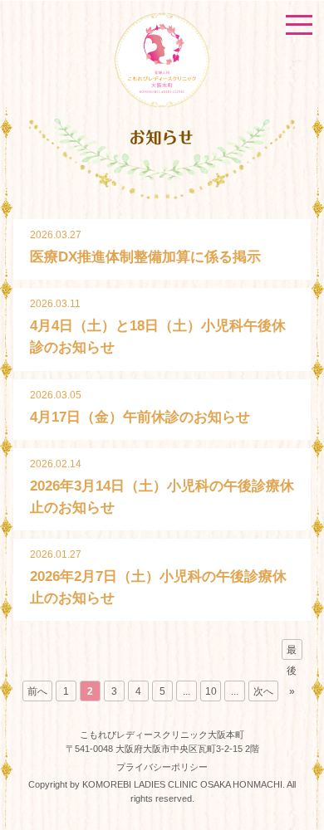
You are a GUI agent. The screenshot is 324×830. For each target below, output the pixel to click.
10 (211, 691)
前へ (37, 691)
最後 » (292, 652)
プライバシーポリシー (162, 767)
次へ (263, 691)
